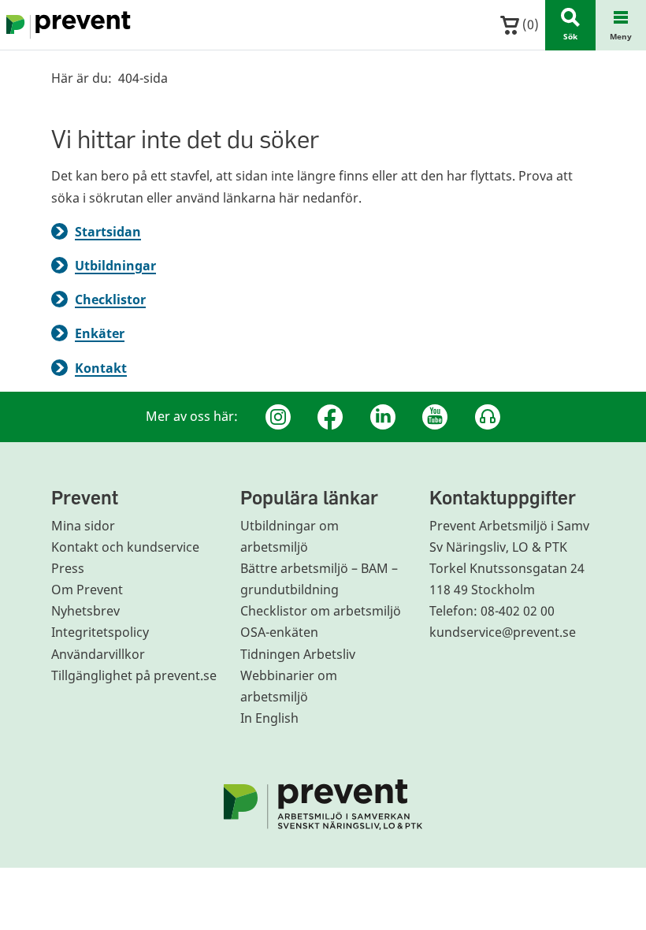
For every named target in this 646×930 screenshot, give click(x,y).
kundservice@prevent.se (502, 632)
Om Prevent (87, 589)
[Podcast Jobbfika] (487, 417)
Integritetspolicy (100, 632)
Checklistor (110, 299)
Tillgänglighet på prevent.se (134, 675)
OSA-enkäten (279, 632)
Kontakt (101, 368)
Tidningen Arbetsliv (297, 654)
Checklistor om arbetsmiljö (320, 610)
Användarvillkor (98, 654)
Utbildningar (115, 265)
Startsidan (108, 231)
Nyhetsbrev (85, 610)
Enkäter (99, 333)
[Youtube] (434, 417)
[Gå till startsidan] (65, 25)
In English (269, 718)
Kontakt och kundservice (125, 547)
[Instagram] (278, 417)
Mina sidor (83, 525)
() (529, 24)
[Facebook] (330, 417)
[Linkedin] (382, 417)
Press (67, 568)
